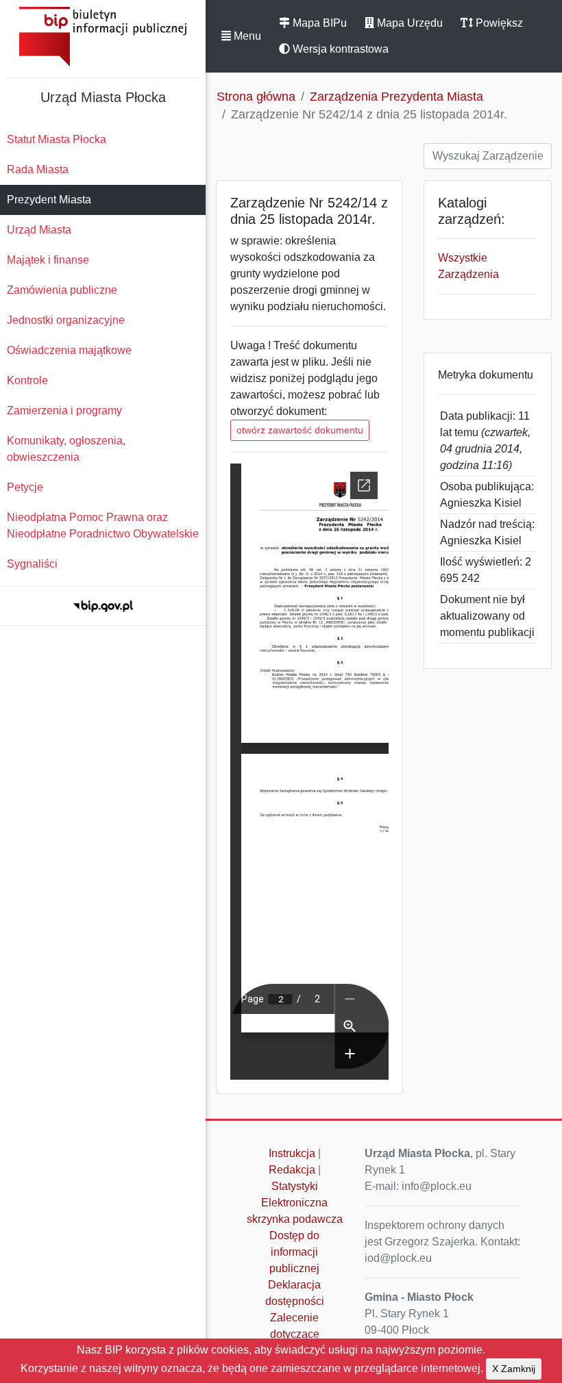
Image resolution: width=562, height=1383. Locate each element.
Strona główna (256, 96)
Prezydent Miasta (49, 199)
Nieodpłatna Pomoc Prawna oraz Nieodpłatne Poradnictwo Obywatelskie (103, 525)
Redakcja (292, 1170)
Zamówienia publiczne (62, 290)
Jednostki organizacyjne (66, 320)
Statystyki (294, 1186)
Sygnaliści (32, 564)
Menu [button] (246, 36)
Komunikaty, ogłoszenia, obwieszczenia (66, 449)
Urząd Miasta (39, 230)
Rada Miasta (38, 169)
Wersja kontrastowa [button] (339, 49)
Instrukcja (292, 1153)
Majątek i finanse (48, 260)
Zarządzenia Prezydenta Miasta (396, 96)
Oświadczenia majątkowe (69, 350)
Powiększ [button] (498, 23)
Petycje (25, 487)
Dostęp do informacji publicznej (294, 1252)
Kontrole (27, 380)
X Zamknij (513, 1368)
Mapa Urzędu (408, 23)
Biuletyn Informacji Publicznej (102, 36)
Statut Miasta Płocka (56, 139)
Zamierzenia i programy (64, 410)
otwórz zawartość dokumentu (299, 429)
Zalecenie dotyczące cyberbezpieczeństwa (298, 1334)
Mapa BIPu (318, 23)
